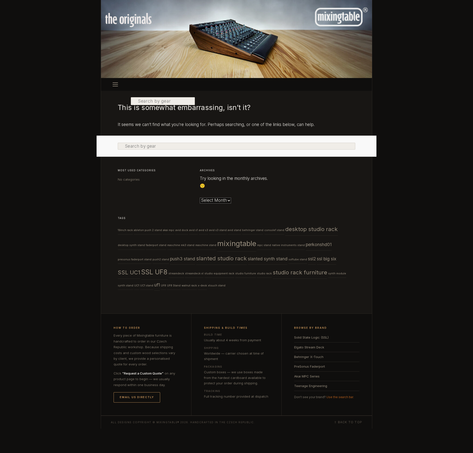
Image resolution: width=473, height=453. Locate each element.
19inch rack (125, 230)
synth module (337, 273)
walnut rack (189, 285)
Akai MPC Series (307, 376)
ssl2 (312, 258)
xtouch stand (216, 285)
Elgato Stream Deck (309, 347)
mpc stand (264, 245)
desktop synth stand (131, 245)
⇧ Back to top (348, 422)
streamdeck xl (194, 273)
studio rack (264, 273)
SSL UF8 (154, 272)
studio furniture (245, 273)
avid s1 (193, 230)
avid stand (234, 230)
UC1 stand (146, 285)
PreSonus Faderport (309, 366)
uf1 (157, 284)
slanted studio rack (221, 258)
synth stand (125, 285)
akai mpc (168, 230)
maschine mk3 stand (180, 245)
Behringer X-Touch (308, 357)
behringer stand (252, 230)
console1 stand (274, 230)
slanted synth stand (267, 258)
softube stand (297, 259)
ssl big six (326, 258)
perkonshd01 (319, 244)
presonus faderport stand (135, 259)
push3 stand (182, 258)
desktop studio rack (311, 229)
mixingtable (236, 243)
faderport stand (156, 245)
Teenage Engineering (310, 386)
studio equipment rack (219, 273)
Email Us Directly (137, 397)
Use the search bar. (340, 397)
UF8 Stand (174, 285)
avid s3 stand (218, 230)
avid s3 (203, 230)
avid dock (181, 230)
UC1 (136, 285)
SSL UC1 (129, 272)
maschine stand (205, 245)
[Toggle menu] (115, 84)
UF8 (163, 285)
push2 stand (160, 259)
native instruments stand (288, 245)
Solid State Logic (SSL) (311, 337)
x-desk (202, 285)
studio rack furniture (300, 272)
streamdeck (176, 273)
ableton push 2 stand (148, 230)
